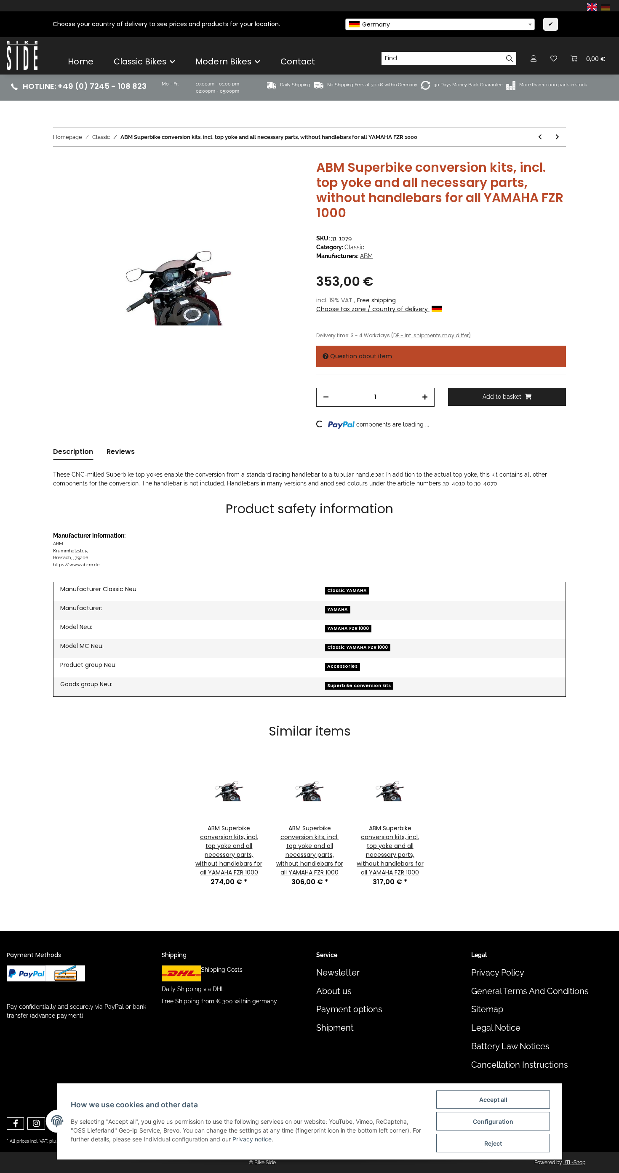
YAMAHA (337, 609)
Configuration (493, 1121)
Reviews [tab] (121, 451)
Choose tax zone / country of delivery (373, 309)
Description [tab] (73, 451)
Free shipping (376, 300)
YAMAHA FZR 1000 (348, 628)
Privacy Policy (497, 973)
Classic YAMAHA (347, 590)
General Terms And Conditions (530, 991)
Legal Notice (495, 1028)
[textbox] (440, 24)
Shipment (335, 1028)
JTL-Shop (574, 1162)
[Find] (510, 58)
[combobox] (440, 24)
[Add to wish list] (285, 179)
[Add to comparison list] (263, 179)
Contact (297, 61)
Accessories (342, 666)
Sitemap (487, 1009)
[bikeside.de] (22, 55)
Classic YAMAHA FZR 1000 (357, 647)
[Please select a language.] (593, 7)
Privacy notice (252, 1139)
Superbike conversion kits (359, 685)
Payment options (349, 1009)
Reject (493, 1143)
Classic (354, 247)
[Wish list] (554, 58)
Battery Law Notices (510, 1046)
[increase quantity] (425, 397)
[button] (533, 58)
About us (334, 991)
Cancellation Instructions (519, 1065)
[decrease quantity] (326, 397)
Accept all (493, 1099)
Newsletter (338, 973)
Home (80, 61)
